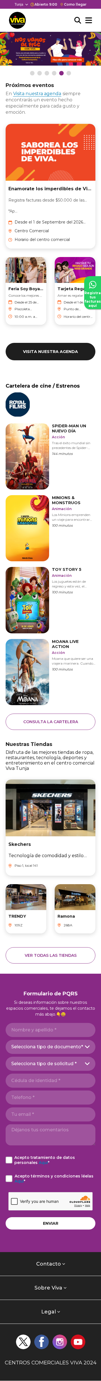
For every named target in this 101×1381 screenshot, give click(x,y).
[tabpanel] (50, 49)
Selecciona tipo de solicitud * (44, 1063)
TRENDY (17, 916)
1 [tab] (32, 73)
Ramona (66, 916)
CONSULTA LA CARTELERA (50, 721)
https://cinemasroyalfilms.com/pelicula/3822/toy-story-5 (50, 599)
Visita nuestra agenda (37, 93)
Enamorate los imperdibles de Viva (50, 188)
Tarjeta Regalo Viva (75, 288)
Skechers (19, 844)
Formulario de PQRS (51, 994)
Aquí (43, 1162)
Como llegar (75, 4)
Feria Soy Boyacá (25, 288)
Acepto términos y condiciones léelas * (54, 1179)
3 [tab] (47, 73)
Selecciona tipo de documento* (47, 1046)
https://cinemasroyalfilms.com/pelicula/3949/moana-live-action (50, 671)
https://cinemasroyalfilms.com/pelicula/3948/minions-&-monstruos (50, 527)
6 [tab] (68, 73)
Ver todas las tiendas (51, 955)
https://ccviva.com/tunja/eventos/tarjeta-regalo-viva (45, 37)
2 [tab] (39, 73)
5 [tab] (61, 73)
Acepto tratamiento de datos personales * (44, 1160)
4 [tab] (54, 73)
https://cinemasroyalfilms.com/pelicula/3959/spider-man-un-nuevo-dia (50, 455)
